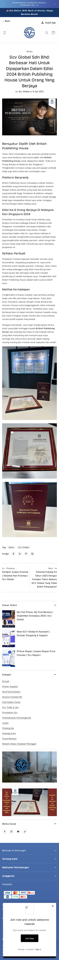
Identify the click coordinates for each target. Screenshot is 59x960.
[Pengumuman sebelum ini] (4, 4)
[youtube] (18, 831)
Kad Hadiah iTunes (11, 702)
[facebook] (4, 831)
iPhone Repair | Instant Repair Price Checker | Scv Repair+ (36, 653)
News (11, 547)
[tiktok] (24, 831)
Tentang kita (8, 728)
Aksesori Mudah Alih (12, 697)
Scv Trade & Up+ (10, 707)
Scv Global (23, 547)
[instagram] (11, 831)
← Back (6, 21)
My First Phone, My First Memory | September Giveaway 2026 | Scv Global (35, 616)
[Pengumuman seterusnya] (55, 4)
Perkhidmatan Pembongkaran (16, 717)
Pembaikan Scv (10, 712)
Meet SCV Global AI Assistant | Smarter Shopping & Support (33, 633)
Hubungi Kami (9, 733)
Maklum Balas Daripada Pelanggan (19, 743)
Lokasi (5, 723)
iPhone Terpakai (10, 686)
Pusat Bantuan (9, 738)
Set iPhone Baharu (11, 691)
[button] (4, 32)
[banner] (29, 767)
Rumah (5, 681)
